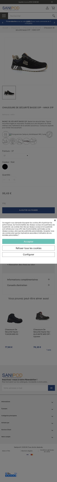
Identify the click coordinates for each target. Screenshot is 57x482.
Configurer (28, 254)
